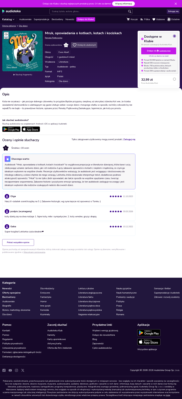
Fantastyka (45, 297)
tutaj (168, 395)
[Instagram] (16, 370)
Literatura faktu (85, 297)
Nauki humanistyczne (126, 292)
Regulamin (7, 339)
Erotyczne (45, 292)
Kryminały (45, 314)
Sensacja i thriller (162, 288)
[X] (22, 370)
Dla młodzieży (47, 288)
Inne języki (45, 305)
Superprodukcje (41, 19)
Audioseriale (25, 19)
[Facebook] (4, 370)
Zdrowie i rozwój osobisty (167, 297)
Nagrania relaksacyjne (89, 314)
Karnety (51, 335)
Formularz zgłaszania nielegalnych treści (21, 352)
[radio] (158, 40)
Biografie (6, 305)
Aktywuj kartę (54, 343)
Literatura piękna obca (89, 305)
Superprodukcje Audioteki (167, 292)
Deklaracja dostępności (13, 356)
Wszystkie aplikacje (147, 349)
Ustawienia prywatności (14, 348)
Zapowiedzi (98, 343)
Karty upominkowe (56, 339)
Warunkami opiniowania (34, 252)
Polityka (120, 301)
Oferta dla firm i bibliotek (59, 348)
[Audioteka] (11, 11)
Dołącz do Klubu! (86, 19)
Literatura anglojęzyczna (90, 292)
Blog (94, 339)
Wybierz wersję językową (105, 330)
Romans (120, 314)
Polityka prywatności (12, 343)
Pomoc (5, 335)
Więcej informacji (123, 3)
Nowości (69, 19)
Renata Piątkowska (53, 37)
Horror (43, 301)
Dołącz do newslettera (103, 335)
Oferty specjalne (11, 292)
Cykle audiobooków (102, 348)
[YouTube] (10, 370)
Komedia (44, 310)
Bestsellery (57, 19)
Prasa (119, 305)
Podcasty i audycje (125, 297)
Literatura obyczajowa (89, 301)
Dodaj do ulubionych (86, 45)
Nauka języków (123, 288)
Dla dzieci (23, 26)
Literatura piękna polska (90, 310)
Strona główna (9, 26)
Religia (119, 310)
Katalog (7, 19)
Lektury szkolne (86, 288)
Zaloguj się (173, 11)
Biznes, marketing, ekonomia (16, 310)
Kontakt (6, 330)
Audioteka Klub (55, 330)
